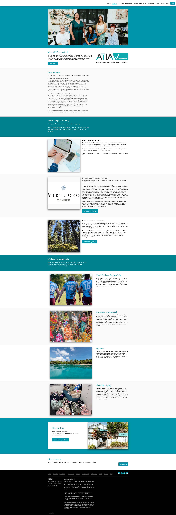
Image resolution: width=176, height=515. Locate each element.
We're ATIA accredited (58, 52)
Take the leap (58, 428)
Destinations (128, 3)
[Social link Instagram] (122, 473)
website (102, 324)
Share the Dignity (103, 385)
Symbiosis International (106, 312)
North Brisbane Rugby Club (108, 275)
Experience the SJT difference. (60, 431)
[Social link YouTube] (127, 473)
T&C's (157, 3)
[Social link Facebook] (119, 473)
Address (50, 479)
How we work (54, 72)
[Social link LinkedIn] (124, 473)
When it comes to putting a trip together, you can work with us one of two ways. (68, 75)
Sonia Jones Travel (69, 479)
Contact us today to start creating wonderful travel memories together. (65, 434)
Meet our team (54, 459)
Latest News (151, 3)
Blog (167, 3)
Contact (162, 3)
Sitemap (51, 513)
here (99, 325)
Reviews (136, 3)
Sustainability (142, 3)
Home (109, 3)
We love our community (58, 259)
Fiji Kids (100, 348)
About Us (114, 3)
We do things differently (58, 120)
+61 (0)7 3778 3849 (52, 486)
